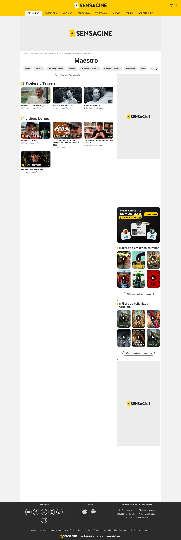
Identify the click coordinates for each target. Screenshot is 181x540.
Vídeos (116, 13)
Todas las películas (41, 53)
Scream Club (145, 13)
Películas (33, 13)
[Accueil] (90, 5)
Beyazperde (123, 514)
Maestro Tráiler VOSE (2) (33, 105)
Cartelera (51, 13)
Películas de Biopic (56, 53)
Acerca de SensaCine (39, 530)
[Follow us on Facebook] (36, 512)
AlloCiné (122, 510)
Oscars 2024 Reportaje (32, 169)
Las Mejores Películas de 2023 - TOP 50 (98, 141)
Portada (25, 53)
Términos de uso (76, 530)
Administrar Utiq (110, 530)
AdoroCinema (145, 514)
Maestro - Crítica (29, 140)
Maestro (68, 53)
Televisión (101, 13)
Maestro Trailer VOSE (63, 105)
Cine (31, 53)
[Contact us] (44, 520)
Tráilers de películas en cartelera (138, 353)
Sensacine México (134, 517)
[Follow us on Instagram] (52, 512)
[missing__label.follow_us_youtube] (28, 512)
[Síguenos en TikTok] (59, 512)
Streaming (84, 13)
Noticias (67, 13)
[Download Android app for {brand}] (95, 511)
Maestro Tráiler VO (93, 105)
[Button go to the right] (156, 68)
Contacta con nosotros (59, 530)
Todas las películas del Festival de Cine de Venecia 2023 (66, 142)
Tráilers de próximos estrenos (139, 294)
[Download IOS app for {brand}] (86, 511)
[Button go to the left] (152, 68)
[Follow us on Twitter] (44, 512)
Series (129, 13)
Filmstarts (143, 510)
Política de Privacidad (93, 530)
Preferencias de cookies (140, 530)
